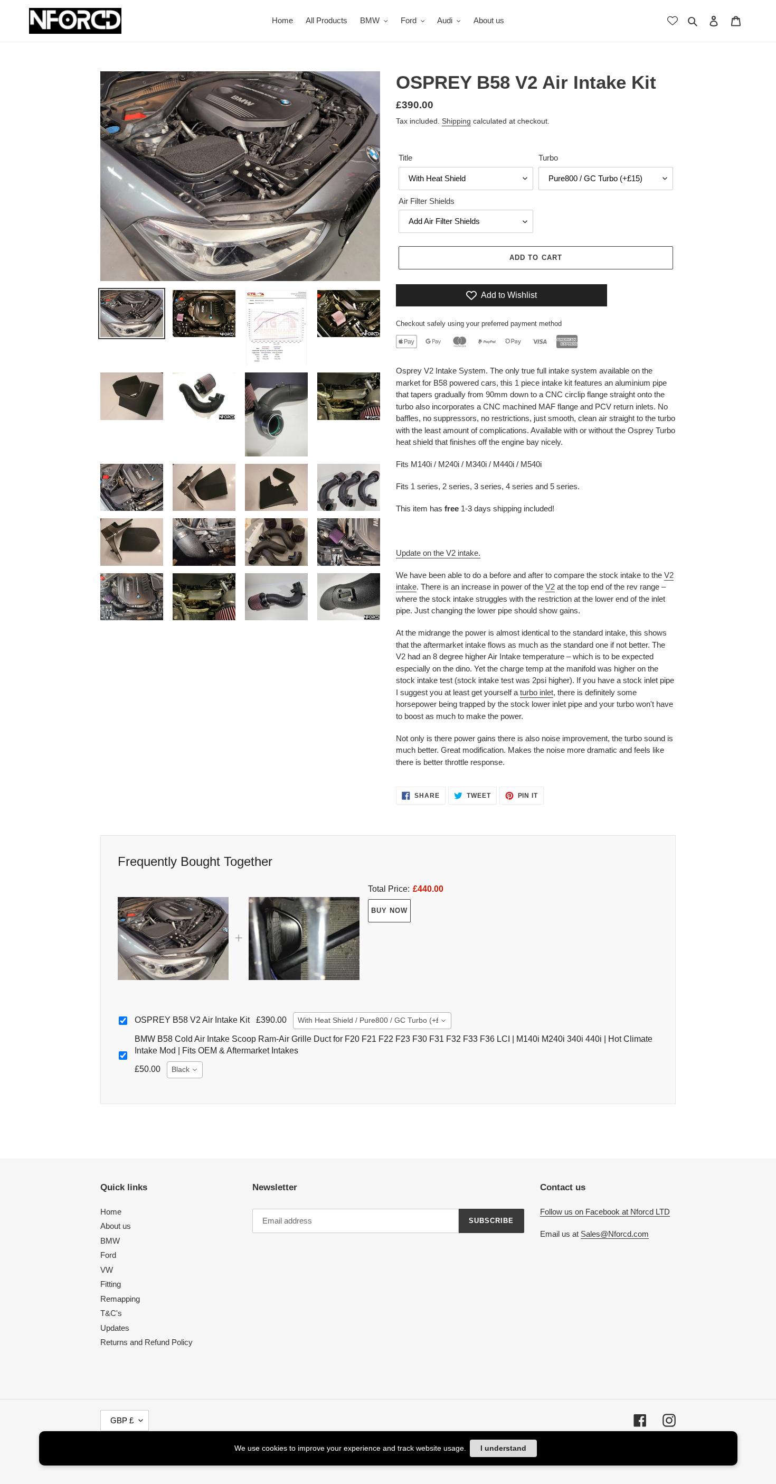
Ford (108, 1254)
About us (115, 1225)
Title (405, 157)
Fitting (110, 1284)
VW (106, 1269)
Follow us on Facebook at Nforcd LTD (605, 1211)
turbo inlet (536, 692)
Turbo (548, 157)
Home (110, 1211)
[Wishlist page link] (672, 20)
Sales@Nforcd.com (615, 1233)
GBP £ (122, 1420)
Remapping (120, 1298)
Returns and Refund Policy (146, 1342)
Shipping (456, 121)
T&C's (111, 1313)
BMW (110, 1240)
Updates (114, 1327)
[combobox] (372, 1020)
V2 (550, 586)
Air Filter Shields (427, 201)
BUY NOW (389, 910)
